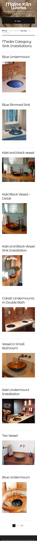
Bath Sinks (23, 30)
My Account (6, 544)
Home (5, 30)
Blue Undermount (16, 57)
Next (22, 525)
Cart (28, 542)
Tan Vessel (10, 435)
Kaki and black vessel (18, 153)
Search (18, 544)
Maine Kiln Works (18, 6)
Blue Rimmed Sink (16, 105)
